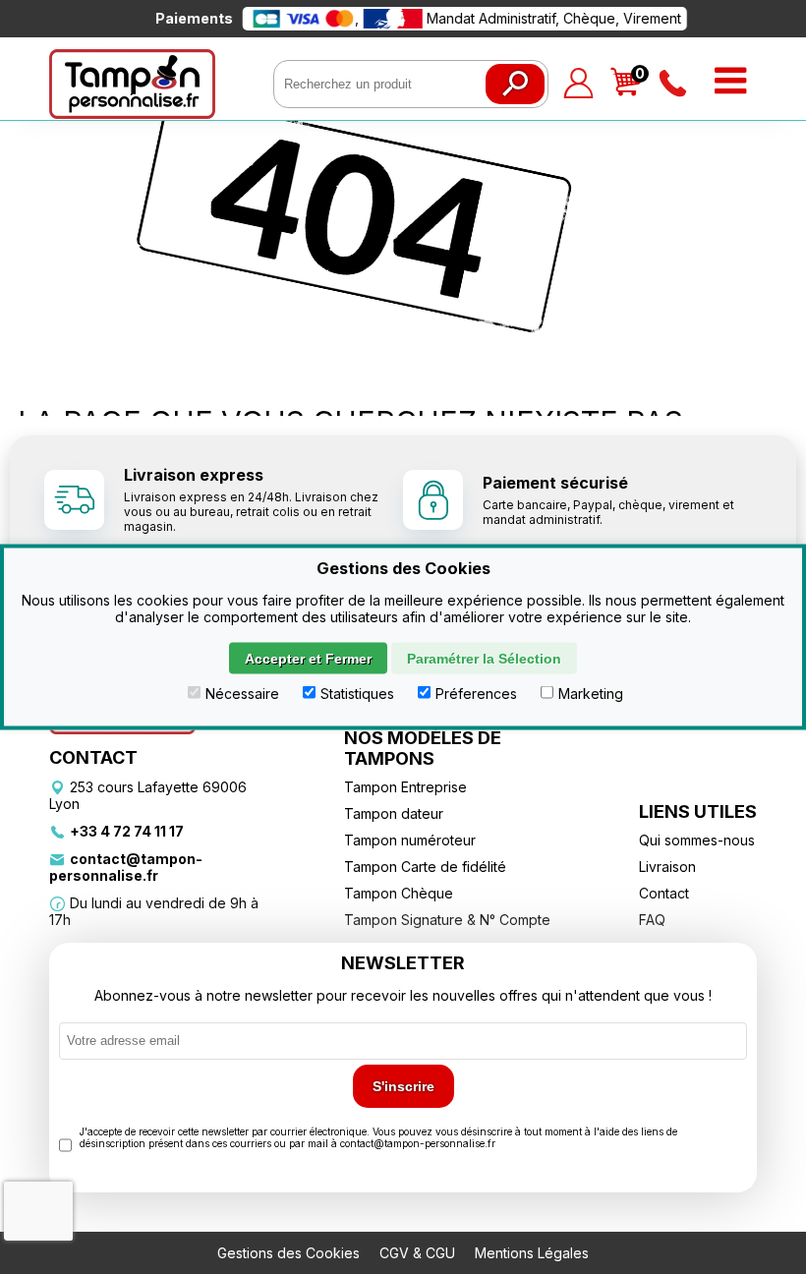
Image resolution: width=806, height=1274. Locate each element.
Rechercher (515, 84)
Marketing (590, 693)
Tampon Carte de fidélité (425, 866)
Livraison (667, 866)
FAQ (652, 919)
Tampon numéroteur (410, 840)
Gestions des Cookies (288, 1253)
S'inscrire (403, 1086)
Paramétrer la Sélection (484, 658)
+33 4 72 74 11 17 (127, 831)
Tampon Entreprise (405, 787)
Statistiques (357, 693)
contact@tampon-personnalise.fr (125, 867)
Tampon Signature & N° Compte (447, 919)
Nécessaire (242, 693)
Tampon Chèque (398, 893)
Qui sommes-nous (697, 840)
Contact (664, 893)
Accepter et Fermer (308, 658)
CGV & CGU (417, 1253)
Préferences (476, 693)
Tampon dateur (393, 813)
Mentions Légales (532, 1253)
